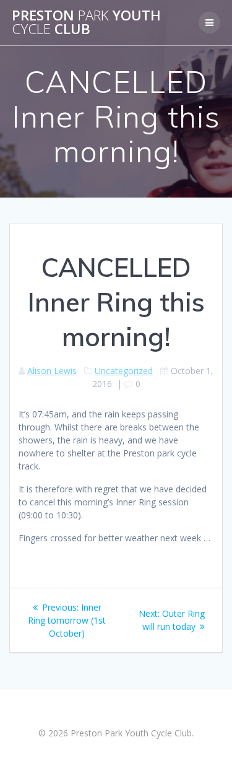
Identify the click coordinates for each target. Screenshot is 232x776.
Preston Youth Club (86, 23)
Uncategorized (124, 371)
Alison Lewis (52, 371)
